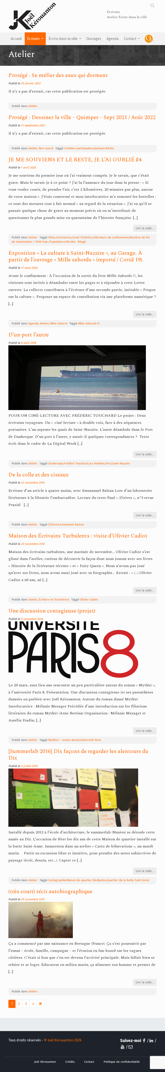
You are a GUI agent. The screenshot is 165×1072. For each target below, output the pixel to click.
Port (108, 463)
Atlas (51, 237)
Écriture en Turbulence (54, 599)
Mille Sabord (58, 323)
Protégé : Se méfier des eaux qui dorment (58, 75)
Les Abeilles (96, 463)
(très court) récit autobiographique (50, 891)
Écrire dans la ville (63, 39)
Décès (88, 237)
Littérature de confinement (110, 237)
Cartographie (57, 880)
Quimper (99, 148)
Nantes (102, 880)
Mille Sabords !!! (88, 323)
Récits (110, 148)
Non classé (46, 148)
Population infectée (62, 242)
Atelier (32, 106)
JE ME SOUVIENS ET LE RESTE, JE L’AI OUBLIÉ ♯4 (74, 160)
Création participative (78, 148)
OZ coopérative (149, 38)
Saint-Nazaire (121, 463)
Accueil (16, 39)
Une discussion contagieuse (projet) (51, 611)
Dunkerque (55, 463)
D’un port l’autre (28, 335)
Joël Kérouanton (45, 1062)
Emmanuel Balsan (72, 524)
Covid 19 (77, 237)
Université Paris (90, 740)
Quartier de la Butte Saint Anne (128, 880)
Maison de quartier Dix (81, 880)
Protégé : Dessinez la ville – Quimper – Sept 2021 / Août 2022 (82, 117)
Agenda (113, 39)
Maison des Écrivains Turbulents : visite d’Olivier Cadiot (77, 536)
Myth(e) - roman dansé (63, 740)
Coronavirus (64, 237)
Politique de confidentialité (122, 1062)
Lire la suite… (145, 228)
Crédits (70, 1062)
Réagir (82, 242)
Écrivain (34, 39)
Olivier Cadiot (89, 599)
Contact (130, 39)
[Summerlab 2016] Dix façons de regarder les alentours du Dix (78, 754)
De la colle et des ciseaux (38, 475)
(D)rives (53, 524)
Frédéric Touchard (76, 463)
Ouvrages (93, 39)
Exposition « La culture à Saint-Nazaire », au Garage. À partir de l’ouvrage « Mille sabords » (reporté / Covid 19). (76, 256)
